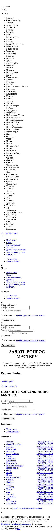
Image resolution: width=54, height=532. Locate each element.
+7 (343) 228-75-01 (45, 453)
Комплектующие (13, 245)
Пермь (9, 475)
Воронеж (10, 451)
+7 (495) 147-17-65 (45, 446)
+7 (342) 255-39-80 (45, 475)
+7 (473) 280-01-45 (45, 451)
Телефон (5, 310)
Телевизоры (11, 259)
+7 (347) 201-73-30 (45, 499)
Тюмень (9, 494)
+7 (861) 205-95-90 (45, 461)
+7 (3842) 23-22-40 (45, 458)
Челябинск (11, 501)
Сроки (9, 242)
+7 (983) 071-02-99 (45, 496)
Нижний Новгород (14, 465)
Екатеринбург (12, 453)
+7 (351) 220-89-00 (45, 501)
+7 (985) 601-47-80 (45, 491)
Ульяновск (11, 496)
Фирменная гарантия (15, 252)
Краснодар (11, 461)
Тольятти (10, 487)
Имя (3, 307)
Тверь (8, 484)
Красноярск (11, 463)
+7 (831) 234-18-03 (45, 465)
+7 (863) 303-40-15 (45, 477)
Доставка (10, 247)
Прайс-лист (11, 240)
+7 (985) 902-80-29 (45, 484)
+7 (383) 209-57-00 (45, 468)
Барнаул (9, 446)
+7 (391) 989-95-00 (45, 463)
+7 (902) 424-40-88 (45, 472)
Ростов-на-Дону (13, 477)
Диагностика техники (16, 250)
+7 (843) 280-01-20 (45, 456)
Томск (9, 489)
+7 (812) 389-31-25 (45, 444)
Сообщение (6, 336)
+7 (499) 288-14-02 (9, 233)
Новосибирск (12, 468)
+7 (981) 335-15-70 (45, 503)
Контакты (10, 254)
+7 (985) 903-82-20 (45, 487)
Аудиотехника (12, 261)
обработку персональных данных (30, 315)
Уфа (8, 499)
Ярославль (11, 503)
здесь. (17, 529)
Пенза (9, 472)
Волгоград (11, 449)
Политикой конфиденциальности (16, 524)
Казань (9, 456)
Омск (8, 470)
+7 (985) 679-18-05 (45, 482)
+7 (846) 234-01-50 (45, 480)
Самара (9, 480)
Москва (9, 442)
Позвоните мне (8, 320)
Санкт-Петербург (14, 444)
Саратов (10, 482)
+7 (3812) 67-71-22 (45, 470)
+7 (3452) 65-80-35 (45, 494)
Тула (8, 491)
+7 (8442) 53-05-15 (45, 449)
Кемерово (10, 458)
